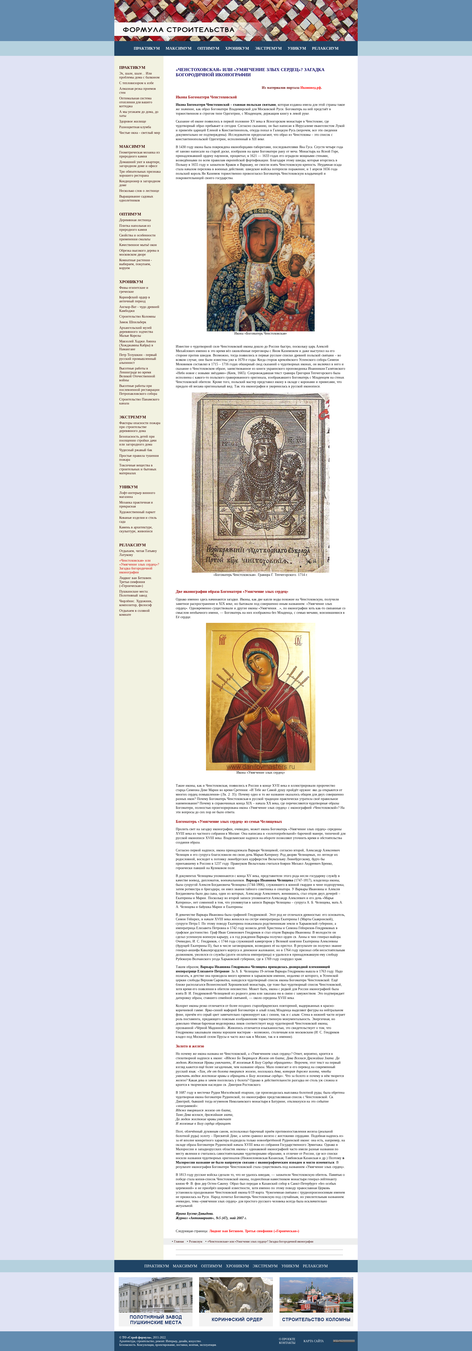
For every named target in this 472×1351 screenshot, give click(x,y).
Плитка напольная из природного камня (135, 227)
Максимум (179, 48)
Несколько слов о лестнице (139, 191)
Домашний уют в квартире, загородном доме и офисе (139, 164)
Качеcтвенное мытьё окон (138, 245)
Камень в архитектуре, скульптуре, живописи (136, 529)
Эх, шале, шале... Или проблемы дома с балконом (139, 75)
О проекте (287, 1339)
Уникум (297, 48)
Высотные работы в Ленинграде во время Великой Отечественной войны (137, 374)
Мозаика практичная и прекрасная (136, 504)
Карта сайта (314, 1341)
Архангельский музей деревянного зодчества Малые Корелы (136, 332)
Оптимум (208, 48)
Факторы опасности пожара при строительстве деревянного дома (139, 427)
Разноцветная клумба (135, 127)
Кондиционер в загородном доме (139, 183)
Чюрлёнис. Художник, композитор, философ (135, 603)
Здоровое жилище (132, 121)
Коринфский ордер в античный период (134, 299)
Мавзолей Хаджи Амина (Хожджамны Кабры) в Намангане (137, 345)
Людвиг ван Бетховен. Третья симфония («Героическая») (135, 582)
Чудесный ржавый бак (135, 450)
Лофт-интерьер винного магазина (137, 495)
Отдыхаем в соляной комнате (134, 612)
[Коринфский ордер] (236, 1325)
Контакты (287, 1343)
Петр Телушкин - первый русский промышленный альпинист (138, 359)
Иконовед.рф (310, 88)
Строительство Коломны (137, 316)
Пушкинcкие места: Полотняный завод (133, 593)
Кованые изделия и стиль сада (138, 519)
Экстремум (268, 48)
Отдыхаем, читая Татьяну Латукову (138, 553)
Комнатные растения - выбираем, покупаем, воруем (135, 264)
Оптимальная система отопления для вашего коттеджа (135, 102)
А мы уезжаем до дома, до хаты (138, 114)
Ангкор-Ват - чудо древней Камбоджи (139, 309)
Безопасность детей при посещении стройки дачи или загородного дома (138, 440)
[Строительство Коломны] (316, 1325)
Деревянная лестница (135, 220)
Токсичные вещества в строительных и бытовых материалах (137, 469)
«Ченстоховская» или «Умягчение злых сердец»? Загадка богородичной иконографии (139, 566)
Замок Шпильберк (132, 322)
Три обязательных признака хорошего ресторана (140, 173)
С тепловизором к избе (136, 83)
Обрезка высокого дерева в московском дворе (139, 252)
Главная (179, 1241)
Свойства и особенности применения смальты (137, 237)
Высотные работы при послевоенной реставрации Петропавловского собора (139, 390)
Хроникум (237, 48)
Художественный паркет (137, 512)
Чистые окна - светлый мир (139, 133)
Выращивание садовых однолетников (136, 198)
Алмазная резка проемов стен (137, 90)
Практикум (147, 48)
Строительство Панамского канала (139, 401)
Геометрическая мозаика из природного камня (139, 154)
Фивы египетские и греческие (133, 289)
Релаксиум (325, 48)
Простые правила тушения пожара (139, 457)
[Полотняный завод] (155, 1325)
